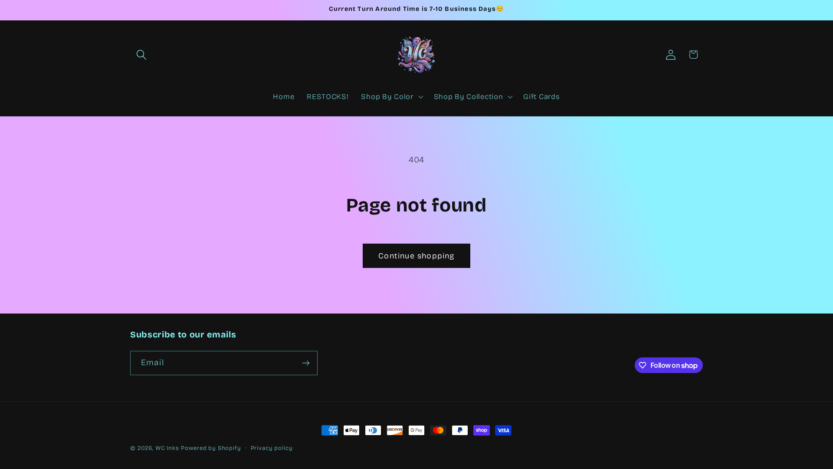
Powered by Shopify (211, 448)
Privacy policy (272, 448)
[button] (141, 54)
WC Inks (167, 448)
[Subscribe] (305, 363)
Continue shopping (416, 256)
